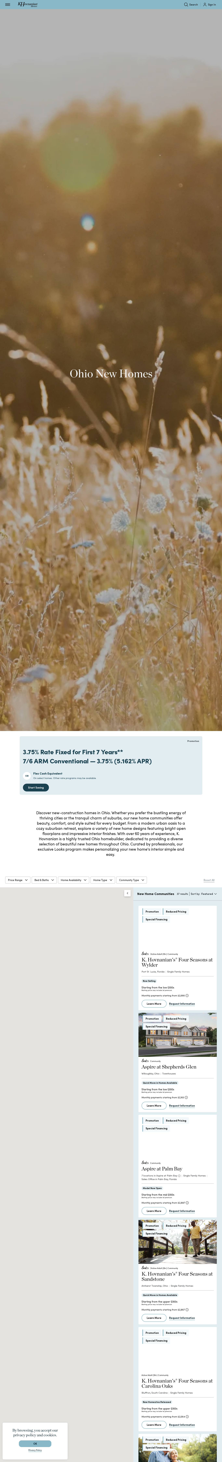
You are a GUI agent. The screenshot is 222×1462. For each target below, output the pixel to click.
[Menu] (7, 4)
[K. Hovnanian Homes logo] (28, 4)
